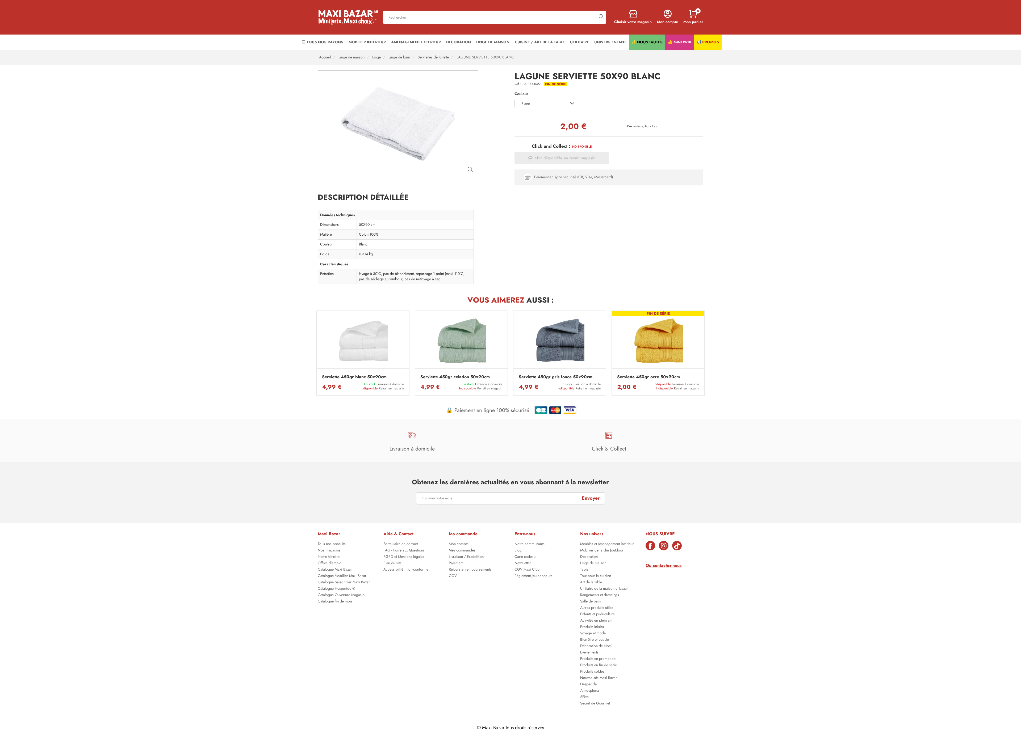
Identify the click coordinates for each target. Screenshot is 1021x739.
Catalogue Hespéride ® (336, 589)
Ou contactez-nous (663, 565)
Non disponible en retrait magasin (565, 158)
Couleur (521, 94)
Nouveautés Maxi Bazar (598, 678)
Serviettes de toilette (433, 57)
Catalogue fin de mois (335, 602)
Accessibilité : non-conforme (405, 570)
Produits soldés (592, 672)
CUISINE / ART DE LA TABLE (540, 42)
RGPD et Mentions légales (403, 557)
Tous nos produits (332, 544)
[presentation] (316, 353)
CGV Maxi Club (526, 570)
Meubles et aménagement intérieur (607, 544)
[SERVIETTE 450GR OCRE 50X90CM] (658, 341)
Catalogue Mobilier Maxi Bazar (342, 576)
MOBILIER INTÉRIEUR (367, 42)
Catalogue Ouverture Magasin (341, 595)
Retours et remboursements (470, 570)
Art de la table (591, 582)
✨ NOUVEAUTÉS (647, 42)
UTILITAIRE (579, 42)
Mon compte (458, 544)
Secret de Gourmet (595, 704)
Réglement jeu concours (533, 576)
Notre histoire (329, 557)
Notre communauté (529, 544)
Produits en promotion (598, 659)
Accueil (325, 57)
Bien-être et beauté (594, 640)
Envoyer (591, 498)
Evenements (589, 653)
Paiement (456, 563)
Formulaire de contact (400, 544)
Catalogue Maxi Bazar (335, 570)
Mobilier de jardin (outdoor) (602, 551)
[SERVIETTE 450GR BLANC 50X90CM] (363, 341)
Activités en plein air (596, 621)
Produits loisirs (592, 627)
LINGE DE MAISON (492, 42)
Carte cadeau (524, 557)
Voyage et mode (593, 633)
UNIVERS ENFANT (610, 42)
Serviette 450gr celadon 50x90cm (455, 377)
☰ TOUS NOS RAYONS (322, 42)
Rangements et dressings (599, 595)
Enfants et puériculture (597, 614)
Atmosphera (589, 691)
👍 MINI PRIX (679, 42)
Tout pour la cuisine (595, 576)
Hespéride (588, 684)
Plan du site (392, 563)
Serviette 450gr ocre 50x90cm (648, 377)
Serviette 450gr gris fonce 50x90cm (555, 377)
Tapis (584, 570)
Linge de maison (351, 57)
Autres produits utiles (596, 608)
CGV (453, 576)
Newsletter (522, 563)
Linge (376, 57)
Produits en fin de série (598, 665)
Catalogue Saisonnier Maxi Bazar (344, 582)
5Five (584, 697)
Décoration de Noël (596, 646)
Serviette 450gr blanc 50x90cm (354, 377)
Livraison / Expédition (466, 557)
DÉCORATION (458, 42)
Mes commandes (462, 551)
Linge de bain (399, 57)
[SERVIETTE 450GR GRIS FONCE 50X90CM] (559, 341)
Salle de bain (590, 602)
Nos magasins (329, 551)
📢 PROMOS (708, 42)
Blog (518, 551)
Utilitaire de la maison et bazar (604, 589)
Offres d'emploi (330, 563)
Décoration (589, 557)
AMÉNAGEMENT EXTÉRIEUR (416, 42)
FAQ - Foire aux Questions (404, 551)
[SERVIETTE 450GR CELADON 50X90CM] (461, 341)
